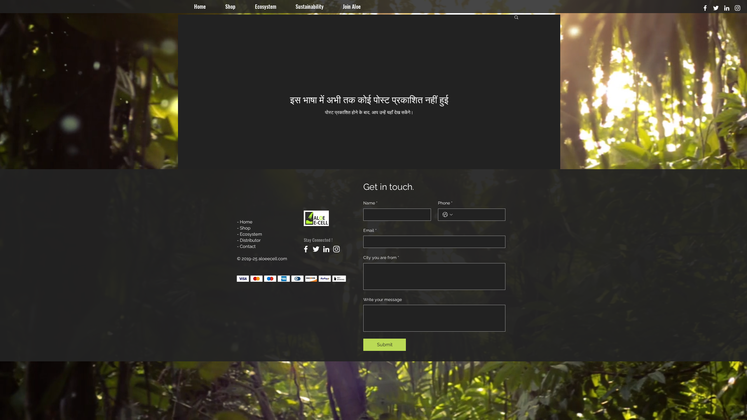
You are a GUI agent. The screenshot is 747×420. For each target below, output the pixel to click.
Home (247, 222)
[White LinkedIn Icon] (726, 8)
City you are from (381, 257)
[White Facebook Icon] (705, 8)
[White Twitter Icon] (716, 8)
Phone (445, 203)
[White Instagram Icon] (737, 8)
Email (370, 230)
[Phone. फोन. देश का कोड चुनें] (447, 214)
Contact (248, 246)
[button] (357, 6)
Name (370, 203)
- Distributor (249, 240)
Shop (245, 228)
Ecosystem (251, 234)
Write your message (382, 299)
